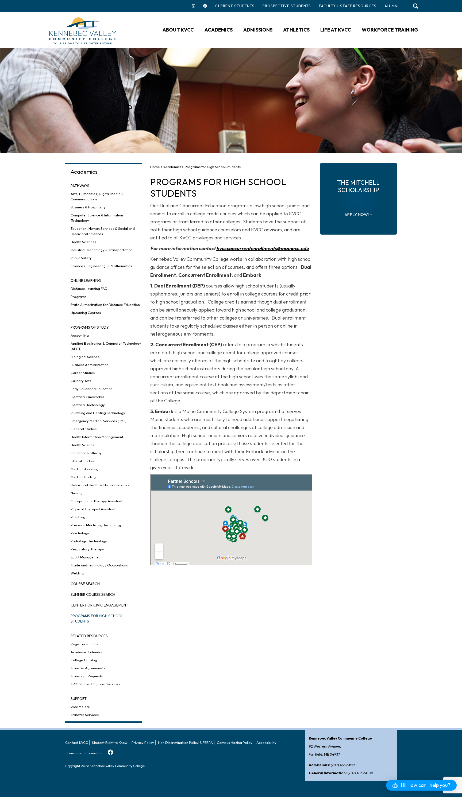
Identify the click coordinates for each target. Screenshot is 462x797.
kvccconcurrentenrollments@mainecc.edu (262, 248)
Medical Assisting (84, 469)
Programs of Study (90, 327)
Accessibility (266, 742)
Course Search (85, 583)
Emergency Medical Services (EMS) (98, 421)
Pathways (80, 185)
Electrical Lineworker (87, 397)
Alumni (391, 5)
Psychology (80, 533)
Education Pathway (86, 453)
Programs (78, 296)
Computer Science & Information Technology (97, 218)
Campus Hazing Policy (234, 742)
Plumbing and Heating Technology (98, 413)
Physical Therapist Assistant (93, 509)
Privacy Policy (143, 742)
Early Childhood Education (92, 389)
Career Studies (83, 373)
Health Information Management (97, 437)
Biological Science (85, 357)
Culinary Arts (81, 381)
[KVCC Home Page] (82, 30)
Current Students (235, 5)
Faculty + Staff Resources (347, 5)
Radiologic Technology (89, 541)
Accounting (80, 335)
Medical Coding (83, 477)
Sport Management (86, 557)
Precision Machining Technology (96, 525)
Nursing (77, 493)
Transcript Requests (87, 676)
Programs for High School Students (97, 618)
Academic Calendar (87, 652)
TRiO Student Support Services (95, 684)
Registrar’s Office (85, 644)
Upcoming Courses (86, 312)
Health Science (83, 445)
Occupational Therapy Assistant (96, 501)
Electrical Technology (88, 405)
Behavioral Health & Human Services (100, 485)
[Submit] (415, 6)
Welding (77, 573)
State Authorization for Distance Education (105, 304)
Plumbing (78, 517)
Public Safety (81, 258)
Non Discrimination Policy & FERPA (185, 742)
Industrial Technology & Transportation (102, 250)
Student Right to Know (110, 742)
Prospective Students (287, 5)
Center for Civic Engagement (99, 605)
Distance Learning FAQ (89, 288)
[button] (421, 785)
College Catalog (84, 660)
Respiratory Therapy (87, 549)
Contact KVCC (76, 742)
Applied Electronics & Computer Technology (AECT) (106, 346)
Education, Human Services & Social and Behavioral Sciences (103, 231)
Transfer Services (85, 715)
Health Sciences (83, 242)
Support (79, 698)
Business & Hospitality (88, 207)
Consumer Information (84, 753)
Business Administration (90, 365)
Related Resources (89, 635)
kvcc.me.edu (81, 707)
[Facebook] (110, 750)
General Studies (84, 429)
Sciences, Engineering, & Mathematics (101, 266)
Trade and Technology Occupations (99, 565)
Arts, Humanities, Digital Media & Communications (97, 196)
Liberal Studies (82, 461)
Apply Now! (357, 214)
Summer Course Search (93, 594)
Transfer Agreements (88, 668)
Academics (84, 171)
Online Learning (86, 280)
